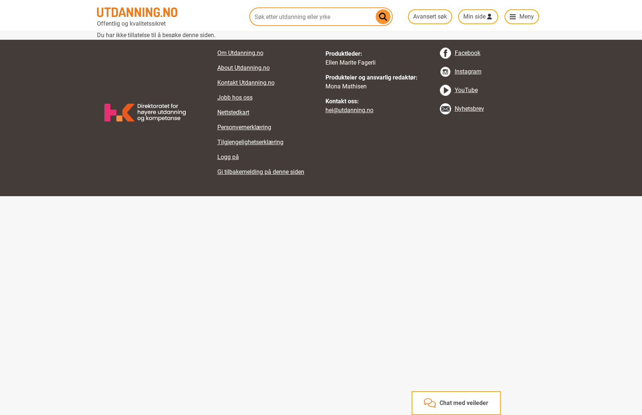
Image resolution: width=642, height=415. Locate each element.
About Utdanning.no (243, 67)
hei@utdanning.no (349, 110)
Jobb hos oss (235, 97)
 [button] (321, 40)
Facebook (467, 52)
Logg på (228, 157)
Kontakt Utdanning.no (246, 82)
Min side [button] (474, 16)
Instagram (468, 71)
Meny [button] (526, 16)
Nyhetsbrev (469, 108)
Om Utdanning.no (240, 52)
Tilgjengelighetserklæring (250, 142)
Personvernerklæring (244, 127)
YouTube (466, 90)
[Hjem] (168, 12)
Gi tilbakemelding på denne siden (260, 171)
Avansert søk (430, 16)
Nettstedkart (233, 112)
